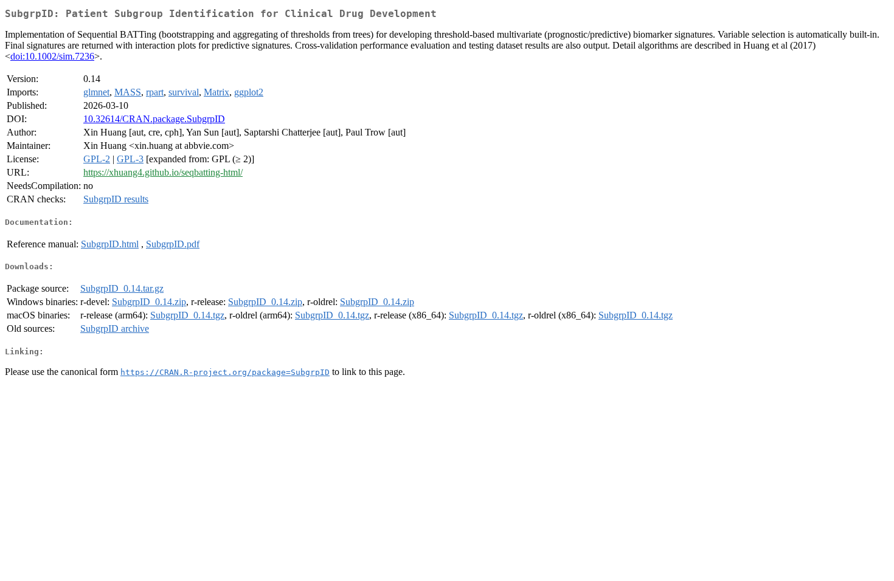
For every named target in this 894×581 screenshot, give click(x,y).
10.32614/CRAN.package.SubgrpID (154, 119)
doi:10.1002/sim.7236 (52, 56)
